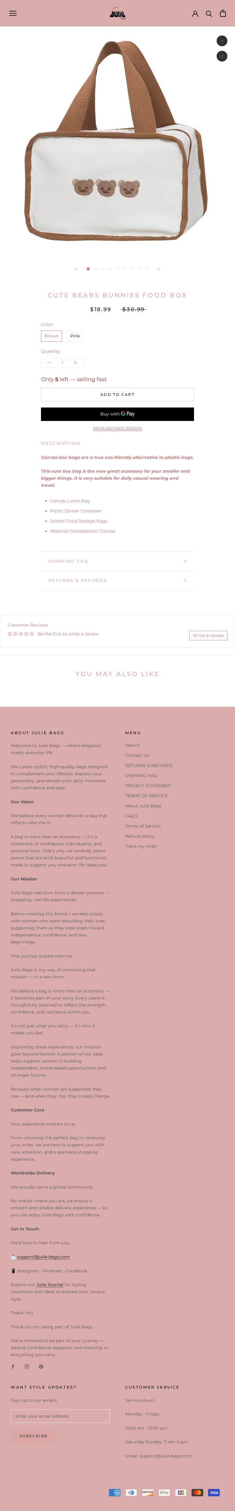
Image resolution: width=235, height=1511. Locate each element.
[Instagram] (27, 1366)
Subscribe (34, 1436)
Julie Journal (49, 1284)
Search (132, 745)
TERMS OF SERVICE (146, 795)
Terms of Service (143, 826)
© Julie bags (32, 1492)
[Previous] (76, 269)
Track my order (141, 846)
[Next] (159, 269)
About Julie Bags (143, 806)
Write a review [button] (208, 635)
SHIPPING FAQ (68, 561)
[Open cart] (223, 13)
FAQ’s (131, 816)
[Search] (209, 13)
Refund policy (140, 836)
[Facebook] (13, 1366)
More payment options (117, 428)
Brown (51, 336)
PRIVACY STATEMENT (148, 785)
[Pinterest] (41, 1366)
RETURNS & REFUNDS (77, 580)
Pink (75, 336)
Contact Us (137, 755)
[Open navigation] (13, 13)
